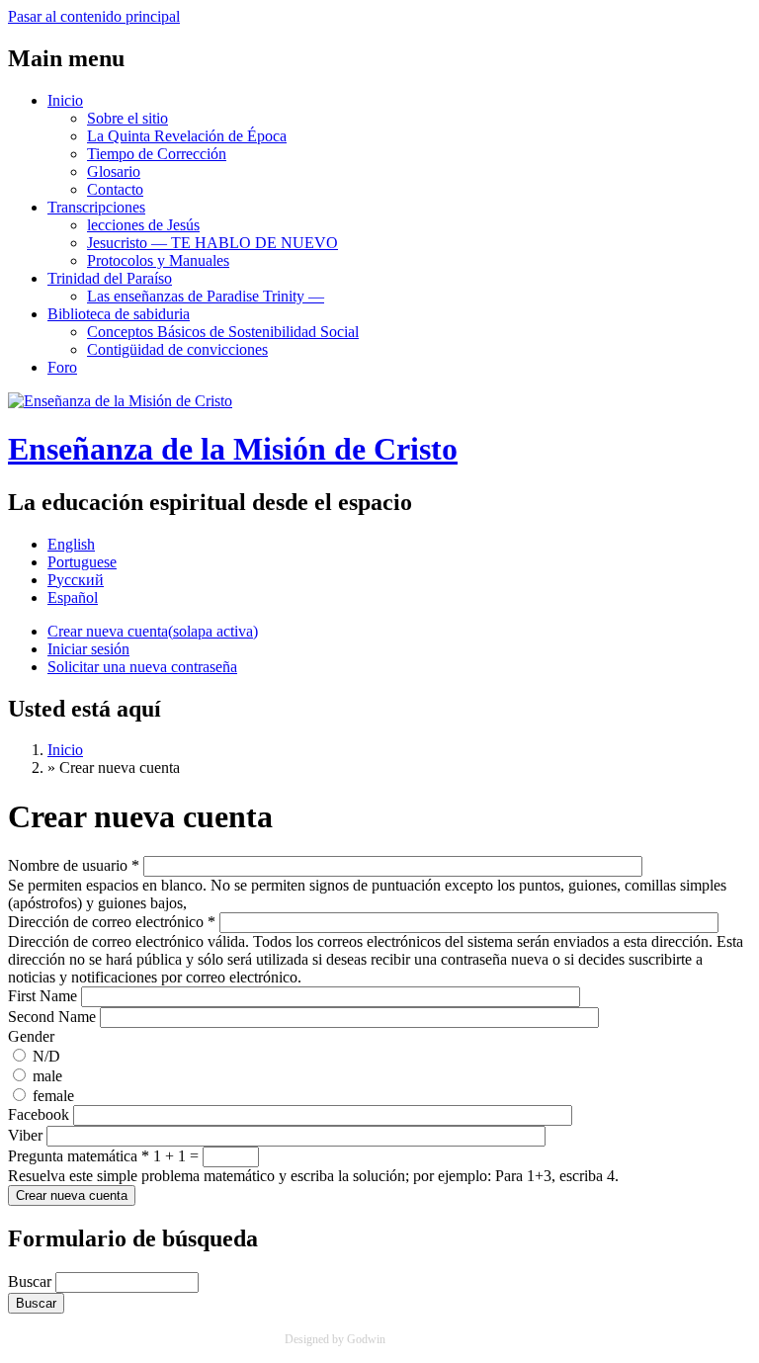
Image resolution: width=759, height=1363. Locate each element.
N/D (46, 1056)
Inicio (65, 100)
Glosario (113, 171)
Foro (62, 367)
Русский (75, 579)
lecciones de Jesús (143, 224)
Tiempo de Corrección (156, 153)
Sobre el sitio (127, 118)
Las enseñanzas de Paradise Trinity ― (205, 296)
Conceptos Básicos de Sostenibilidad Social (223, 331)
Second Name (54, 1016)
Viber (27, 1135)
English (71, 544)
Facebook (40, 1114)
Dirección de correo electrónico (111, 921)
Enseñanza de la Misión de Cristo (233, 449)
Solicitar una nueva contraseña (142, 666)
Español (72, 597)
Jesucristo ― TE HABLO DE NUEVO (212, 242)
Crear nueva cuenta (152, 631)
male (47, 1075)
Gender (31, 1036)
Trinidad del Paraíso (109, 278)
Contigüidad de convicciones (177, 349)
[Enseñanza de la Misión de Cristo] (120, 400)
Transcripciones (96, 207)
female (53, 1095)
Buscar (31, 1281)
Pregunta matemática (78, 1156)
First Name (44, 995)
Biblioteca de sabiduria (118, 313)
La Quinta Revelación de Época (187, 136)
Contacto (115, 189)
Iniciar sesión (88, 648)
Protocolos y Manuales (158, 260)
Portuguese (82, 562)
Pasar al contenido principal (94, 16)
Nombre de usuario (73, 865)
